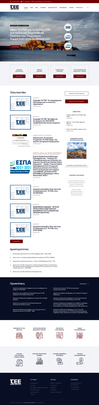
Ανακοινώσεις (54, 385)
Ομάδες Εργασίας (34, 392)
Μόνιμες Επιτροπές (35, 390)
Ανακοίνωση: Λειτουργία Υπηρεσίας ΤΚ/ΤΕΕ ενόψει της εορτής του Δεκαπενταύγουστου (46, 140)
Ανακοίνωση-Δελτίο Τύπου (39, 135)
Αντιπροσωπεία (34, 383)
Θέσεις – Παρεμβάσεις (56, 383)
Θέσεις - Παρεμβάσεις (23, 25)
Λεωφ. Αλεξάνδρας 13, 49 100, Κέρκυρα (76, 383)
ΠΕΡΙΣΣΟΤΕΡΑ (15, 46)
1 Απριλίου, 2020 (69, 125)
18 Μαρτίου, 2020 (69, 131)
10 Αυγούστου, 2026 (37, 143)
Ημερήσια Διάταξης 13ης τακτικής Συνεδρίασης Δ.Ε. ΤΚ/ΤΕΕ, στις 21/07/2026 (47, 228)
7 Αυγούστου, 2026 (36, 177)
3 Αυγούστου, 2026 (36, 195)
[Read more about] (68, 27)
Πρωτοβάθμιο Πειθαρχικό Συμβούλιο (39, 387)
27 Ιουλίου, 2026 (36, 214)
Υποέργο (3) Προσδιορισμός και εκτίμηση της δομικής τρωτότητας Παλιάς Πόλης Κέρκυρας (47, 153)
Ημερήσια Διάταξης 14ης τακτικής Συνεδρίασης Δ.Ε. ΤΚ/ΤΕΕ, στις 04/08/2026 (47, 191)
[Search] (87, 7)
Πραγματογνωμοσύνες (56, 392)
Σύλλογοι (32, 394)
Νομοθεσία (53, 387)
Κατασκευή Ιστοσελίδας (29, 402)
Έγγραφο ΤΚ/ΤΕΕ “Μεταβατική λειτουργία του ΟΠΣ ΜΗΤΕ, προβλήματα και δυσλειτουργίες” (47, 121)
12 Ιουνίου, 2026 (76, 30)
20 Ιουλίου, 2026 (36, 232)
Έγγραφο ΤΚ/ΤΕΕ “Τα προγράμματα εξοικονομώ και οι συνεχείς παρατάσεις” (47, 102)
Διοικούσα (32, 385)
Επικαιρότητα (14, 25)
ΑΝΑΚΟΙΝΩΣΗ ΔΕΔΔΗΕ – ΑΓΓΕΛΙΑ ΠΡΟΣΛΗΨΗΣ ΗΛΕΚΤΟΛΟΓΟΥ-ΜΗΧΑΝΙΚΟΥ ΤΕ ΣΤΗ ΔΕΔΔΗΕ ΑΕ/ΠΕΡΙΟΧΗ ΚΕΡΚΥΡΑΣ (46, 210)
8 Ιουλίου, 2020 (69, 118)
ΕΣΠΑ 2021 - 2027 (43, 152)
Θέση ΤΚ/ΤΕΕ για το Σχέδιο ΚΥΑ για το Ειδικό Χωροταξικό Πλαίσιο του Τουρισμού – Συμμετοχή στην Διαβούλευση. (30, 34)
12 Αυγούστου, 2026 (37, 106)
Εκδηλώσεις (53, 390)
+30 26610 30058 (75, 389)
